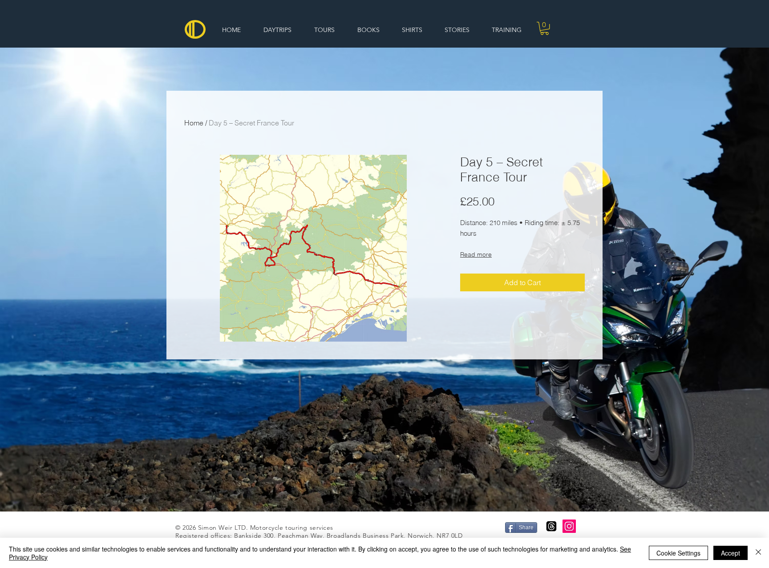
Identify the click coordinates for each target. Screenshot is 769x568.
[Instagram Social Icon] (569, 526)
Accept (730, 552)
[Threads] (551, 526)
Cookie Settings (678, 552)
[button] (544, 28)
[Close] (758, 553)
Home (193, 122)
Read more (476, 254)
